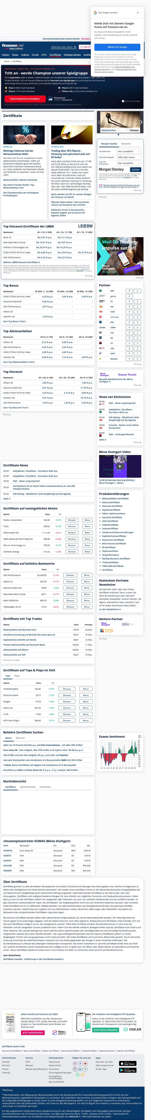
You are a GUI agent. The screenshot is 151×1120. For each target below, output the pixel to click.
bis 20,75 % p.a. (44, 247)
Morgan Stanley (109, 143)
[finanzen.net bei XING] (85, 1069)
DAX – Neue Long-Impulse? (26, 481)
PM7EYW (7, 850)
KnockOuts (45, 786)
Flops (17, 675)
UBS (112, 348)
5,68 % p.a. (67, 342)
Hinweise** (80, 271)
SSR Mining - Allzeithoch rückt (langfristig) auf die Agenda (42, 493)
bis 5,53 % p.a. (65, 252)
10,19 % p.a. (86, 397)
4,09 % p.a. (87, 357)
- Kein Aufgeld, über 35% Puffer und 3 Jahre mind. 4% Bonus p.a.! (43, 750)
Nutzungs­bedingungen (60, 1073)
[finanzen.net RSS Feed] (83, 1074)
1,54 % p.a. (47, 316)
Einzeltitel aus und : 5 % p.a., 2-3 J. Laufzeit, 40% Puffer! (40, 770)
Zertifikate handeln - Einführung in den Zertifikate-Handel (32, 959)
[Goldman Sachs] (102, 301)
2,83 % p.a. (47, 382)
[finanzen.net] (12, 45)
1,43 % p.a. (69, 402)
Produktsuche (104, 151)
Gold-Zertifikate (110, 521)
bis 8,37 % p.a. (44, 237)
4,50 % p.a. (47, 352)
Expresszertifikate (111, 509)
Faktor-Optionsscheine (113, 513)
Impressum (54, 1062)
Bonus (87, 520)
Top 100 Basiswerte (103, 163)
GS (111, 301)
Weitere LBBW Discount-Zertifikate (21, 262)
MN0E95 (7, 870)
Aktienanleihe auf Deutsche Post (19, 629)
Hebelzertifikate (110, 524)
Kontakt (6, 1062)
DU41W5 (7, 865)
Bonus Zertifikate (31, 1050)
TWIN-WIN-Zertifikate (113, 566)
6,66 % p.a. (87, 392)
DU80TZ (7, 855)
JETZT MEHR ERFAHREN (105, 1029)
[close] (137, 12)
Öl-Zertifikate (109, 547)
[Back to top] (137, 1117)
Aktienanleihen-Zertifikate (115, 498)
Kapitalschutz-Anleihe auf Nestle (19, 639)
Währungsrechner (105, 1065)
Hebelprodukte (72, 55)
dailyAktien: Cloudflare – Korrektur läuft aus (35, 471)
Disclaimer (54, 1069)
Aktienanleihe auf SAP (14, 654)
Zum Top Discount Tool (15, 407)
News (15, 55)
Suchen (135, 169)
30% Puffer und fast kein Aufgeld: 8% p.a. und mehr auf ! (35, 755)
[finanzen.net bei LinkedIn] (80, 1069)
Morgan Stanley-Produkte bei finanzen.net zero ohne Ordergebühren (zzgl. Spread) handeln (121, 186)
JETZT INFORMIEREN (33, 1032)
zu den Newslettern (109, 609)
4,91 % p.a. (47, 397)
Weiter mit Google (117, 47)
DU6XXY (7, 860)
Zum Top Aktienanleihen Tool (18, 362)
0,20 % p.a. (67, 296)
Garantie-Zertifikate (112, 517)
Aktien (5, 55)
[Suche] (75, 47)
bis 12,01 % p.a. (44, 242)
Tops (7, 675)
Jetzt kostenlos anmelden (25, 98)
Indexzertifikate (110, 528)
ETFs (44, 55)
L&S (112, 332)
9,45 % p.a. (47, 301)
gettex (113, 296)
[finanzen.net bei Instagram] (75, 1063)
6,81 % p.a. (47, 387)
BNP (112, 291)
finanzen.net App (104, 1062)
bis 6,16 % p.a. (44, 257)
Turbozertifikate (110, 562)
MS (111, 338)
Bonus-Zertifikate (111, 502)
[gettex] (102, 296)
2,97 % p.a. (47, 306)
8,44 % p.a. (47, 357)
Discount (72, 520)
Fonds (35, 55)
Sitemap (6, 1073)
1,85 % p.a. (47, 402)
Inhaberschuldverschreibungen (118, 532)
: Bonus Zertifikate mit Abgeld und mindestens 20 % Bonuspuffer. (40, 765)
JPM (112, 322)
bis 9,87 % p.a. (65, 242)
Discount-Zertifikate (112, 506)
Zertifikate (55, 55)
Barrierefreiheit (56, 1082)
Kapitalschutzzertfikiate (114, 536)
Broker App (101, 1069)
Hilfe (28, 1062)
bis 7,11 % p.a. (65, 237)
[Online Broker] (13, 48)
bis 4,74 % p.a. (85, 252)
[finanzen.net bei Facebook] (80, 1063)
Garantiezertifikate (70, 1050)
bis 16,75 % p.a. (64, 247)
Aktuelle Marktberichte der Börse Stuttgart (116, 380)
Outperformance (110, 554)
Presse (5, 1069)
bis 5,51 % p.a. (65, 257)
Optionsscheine (28, 786)
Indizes (25, 55)
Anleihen (88, 55)
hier (135, 176)
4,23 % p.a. (47, 296)
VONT (112, 353)
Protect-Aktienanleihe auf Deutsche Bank (24, 644)
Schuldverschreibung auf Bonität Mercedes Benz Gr (29, 634)
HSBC (112, 312)
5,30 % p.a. (87, 402)
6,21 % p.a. (47, 342)
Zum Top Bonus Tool (14, 321)
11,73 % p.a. (86, 387)
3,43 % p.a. (67, 347)
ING (112, 306)
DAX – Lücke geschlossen (121, 434)
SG (111, 343)
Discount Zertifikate (11, 1050)
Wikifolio (114, 359)
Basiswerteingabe (106, 157)
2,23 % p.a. (47, 392)
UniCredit (114, 317)
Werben (29, 1065)
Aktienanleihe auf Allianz (15, 649)
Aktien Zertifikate (50, 1050)
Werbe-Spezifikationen (37, 1069)
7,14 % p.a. (67, 357)
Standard (126, 143)
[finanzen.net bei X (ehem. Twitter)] (75, 1069)
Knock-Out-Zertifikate (113, 539)
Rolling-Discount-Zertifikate (116, 558)
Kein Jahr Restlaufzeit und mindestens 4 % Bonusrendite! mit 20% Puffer (42, 760)
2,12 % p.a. (69, 392)
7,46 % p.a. (87, 382)
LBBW (112, 327)
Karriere (6, 1065)
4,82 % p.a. (67, 352)
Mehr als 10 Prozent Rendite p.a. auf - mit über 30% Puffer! (43, 745)
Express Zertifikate (126, 1050)
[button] (90, 47)
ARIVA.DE (73, 1116)
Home (6, 61)
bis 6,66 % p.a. (44, 252)
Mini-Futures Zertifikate (114, 543)
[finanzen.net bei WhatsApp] (77, 1074)
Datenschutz (55, 1065)
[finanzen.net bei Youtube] (85, 1063)
